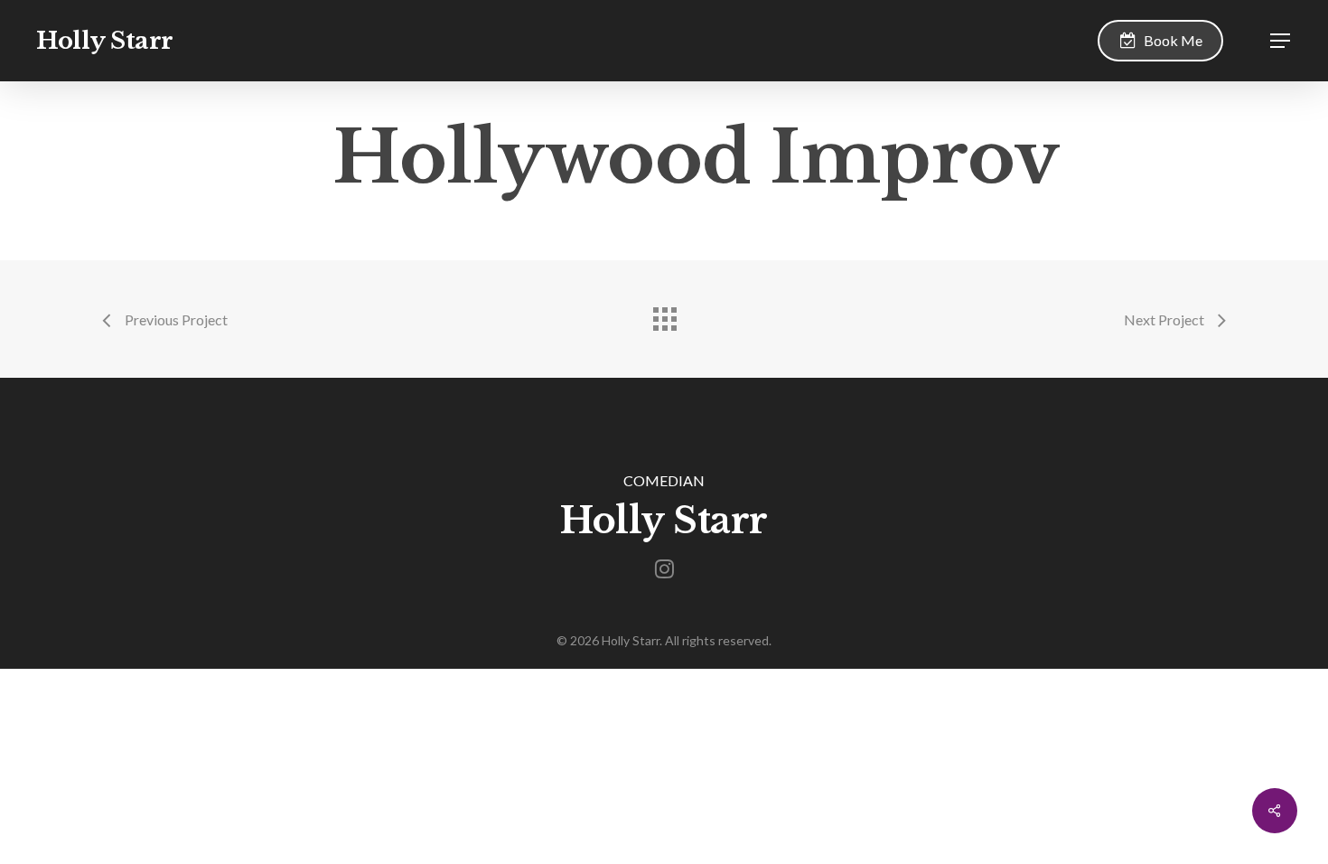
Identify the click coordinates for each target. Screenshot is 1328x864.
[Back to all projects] (664, 314)
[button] (1281, 41)
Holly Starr (104, 40)
